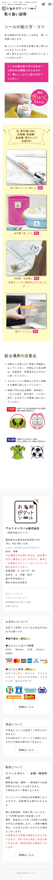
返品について (14, 724)
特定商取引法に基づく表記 (18, 602)
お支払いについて (17, 621)
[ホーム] (26, 511)
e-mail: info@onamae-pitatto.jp (22, 548)
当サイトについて (14, 594)
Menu (49, 3)
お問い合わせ (12, 606)
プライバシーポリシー (16, 598)
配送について (14, 767)
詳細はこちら (26, 707)
